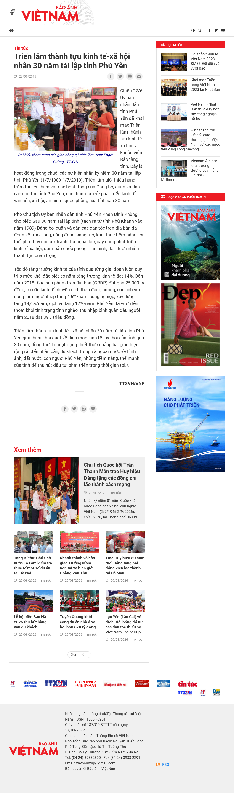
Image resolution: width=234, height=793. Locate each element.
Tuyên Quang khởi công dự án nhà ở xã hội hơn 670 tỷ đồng (78, 621)
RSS (165, 764)
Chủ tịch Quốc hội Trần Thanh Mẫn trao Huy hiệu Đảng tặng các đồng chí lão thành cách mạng (112, 475)
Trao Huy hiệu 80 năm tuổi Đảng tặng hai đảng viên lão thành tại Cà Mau (125, 565)
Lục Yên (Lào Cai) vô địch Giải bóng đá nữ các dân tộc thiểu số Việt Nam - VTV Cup (124, 624)
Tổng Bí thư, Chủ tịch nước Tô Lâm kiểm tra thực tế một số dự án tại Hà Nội (33, 565)
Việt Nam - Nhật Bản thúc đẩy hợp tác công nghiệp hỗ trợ (205, 111)
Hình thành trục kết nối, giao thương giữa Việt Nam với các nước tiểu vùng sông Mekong (190, 139)
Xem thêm (28, 450)
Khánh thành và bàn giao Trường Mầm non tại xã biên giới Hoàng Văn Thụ (77, 565)
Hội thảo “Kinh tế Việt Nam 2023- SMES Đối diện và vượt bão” (205, 61)
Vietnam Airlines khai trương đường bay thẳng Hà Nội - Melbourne (190, 170)
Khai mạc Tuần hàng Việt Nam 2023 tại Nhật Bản (205, 85)
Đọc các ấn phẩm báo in (187, 197)
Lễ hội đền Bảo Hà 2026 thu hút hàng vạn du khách (30, 621)
